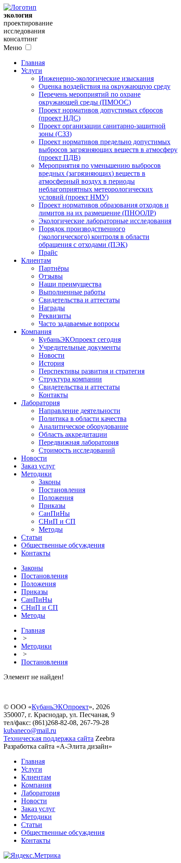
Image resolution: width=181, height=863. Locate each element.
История (51, 363)
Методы (51, 529)
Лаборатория (40, 402)
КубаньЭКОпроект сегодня (80, 339)
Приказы (52, 505)
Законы (50, 482)
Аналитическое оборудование (83, 426)
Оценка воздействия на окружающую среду (104, 86)
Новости (52, 355)
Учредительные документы (80, 347)
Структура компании (70, 379)
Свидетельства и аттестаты (79, 300)
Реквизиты (55, 315)
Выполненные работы (72, 292)
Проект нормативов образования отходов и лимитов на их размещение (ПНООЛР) (104, 209)
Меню (13, 47)
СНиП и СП (57, 521)
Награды (52, 308)
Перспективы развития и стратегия (92, 371)
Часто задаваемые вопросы (79, 323)
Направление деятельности (79, 410)
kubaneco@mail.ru (30, 730)
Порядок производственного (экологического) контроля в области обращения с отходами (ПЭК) (94, 236)
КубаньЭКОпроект (60, 707)
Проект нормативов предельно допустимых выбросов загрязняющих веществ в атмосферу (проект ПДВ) (108, 149)
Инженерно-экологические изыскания (96, 78)
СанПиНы (54, 513)
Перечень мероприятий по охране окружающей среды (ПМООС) (90, 98)
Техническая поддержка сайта (49, 738)
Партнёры (54, 268)
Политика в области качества (83, 418)
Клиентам (36, 260)
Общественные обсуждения (63, 545)
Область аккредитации (73, 434)
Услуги (31, 70)
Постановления (62, 489)
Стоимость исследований (77, 450)
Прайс (48, 252)
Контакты (53, 395)
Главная (33, 62)
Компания (36, 331)
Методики (36, 474)
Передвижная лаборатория (79, 442)
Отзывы (51, 276)
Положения (56, 497)
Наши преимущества (70, 284)
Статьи (31, 537)
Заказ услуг (38, 466)
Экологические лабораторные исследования (105, 221)
